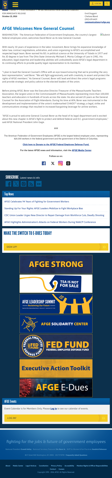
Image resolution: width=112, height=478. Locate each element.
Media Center (18, 466)
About (8, 466)
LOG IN (98, 3)
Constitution (43, 466)
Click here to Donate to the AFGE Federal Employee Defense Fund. (56, 144)
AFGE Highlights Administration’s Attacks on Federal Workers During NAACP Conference (50, 222)
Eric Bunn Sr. (60, 449)
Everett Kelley (26, 449)
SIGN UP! (12, 246)
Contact (53, 469)
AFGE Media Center (81, 150)
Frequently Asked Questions (76, 455)
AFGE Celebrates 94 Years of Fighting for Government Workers (36, 201)
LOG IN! (11, 418)
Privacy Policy (56, 466)
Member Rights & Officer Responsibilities (92, 466)
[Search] (107, 3)
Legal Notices (31, 466)
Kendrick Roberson (99, 449)
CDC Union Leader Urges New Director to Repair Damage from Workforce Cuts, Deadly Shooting (54, 215)
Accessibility (69, 466)
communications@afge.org (97, 22)
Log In (53, 408)
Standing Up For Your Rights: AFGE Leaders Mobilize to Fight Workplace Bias (43, 208)
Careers (61, 469)
